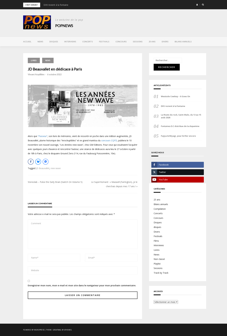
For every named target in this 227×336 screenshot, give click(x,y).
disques (157, 227)
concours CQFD (109, 140)
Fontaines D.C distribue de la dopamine (180, 126)
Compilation (160, 208)
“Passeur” (42, 136)
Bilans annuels (183, 41)
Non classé (159, 259)
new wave (56, 168)
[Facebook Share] (31, 162)
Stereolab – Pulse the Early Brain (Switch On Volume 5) (55, 182)
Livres (34, 60)
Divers (165, 41)
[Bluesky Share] (38, 162)
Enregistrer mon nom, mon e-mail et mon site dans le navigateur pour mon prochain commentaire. (82, 285)
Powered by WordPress (33, 330)
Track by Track (161, 272)
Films (156, 240)
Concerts (87, 41)
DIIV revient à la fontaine (56, 4)
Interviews (70, 41)
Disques (53, 41)
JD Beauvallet (42, 168)
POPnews (64, 25)
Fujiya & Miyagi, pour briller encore (178, 135)
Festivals (104, 41)
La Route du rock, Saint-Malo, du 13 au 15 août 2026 (181, 116)
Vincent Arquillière (36, 74)
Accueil (27, 41)
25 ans (152, 41)
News (40, 41)
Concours (121, 41)
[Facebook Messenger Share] (45, 162)
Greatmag (57, 330)
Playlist (157, 263)
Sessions (138, 41)
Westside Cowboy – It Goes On (175, 96)
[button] (197, 5)
